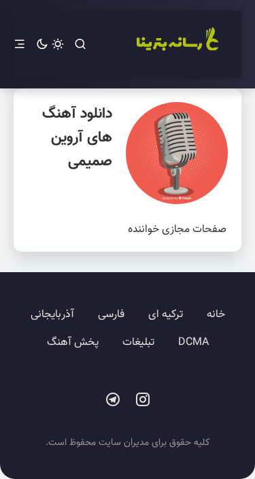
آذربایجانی (52, 314)
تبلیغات (138, 342)
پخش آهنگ (73, 342)
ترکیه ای (165, 314)
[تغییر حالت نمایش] (50, 44)
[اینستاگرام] (143, 400)
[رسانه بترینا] (177, 44)
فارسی (111, 314)
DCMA (193, 342)
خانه (216, 314)
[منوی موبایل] (20, 44)
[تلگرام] (113, 400)
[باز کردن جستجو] (80, 44)
